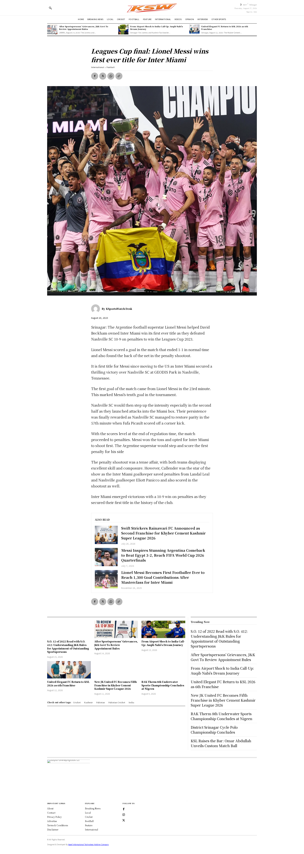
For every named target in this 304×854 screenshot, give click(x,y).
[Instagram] (123, 815)
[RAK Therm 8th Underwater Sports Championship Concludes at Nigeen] (163, 669)
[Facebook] (94, 76)
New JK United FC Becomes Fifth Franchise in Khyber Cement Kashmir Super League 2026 (115, 685)
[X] (102, 76)
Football (111, 67)
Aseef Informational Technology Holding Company (88, 844)
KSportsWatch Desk (119, 308)
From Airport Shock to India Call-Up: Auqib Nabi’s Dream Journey (156, 27)
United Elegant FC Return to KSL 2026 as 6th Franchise (224, 27)
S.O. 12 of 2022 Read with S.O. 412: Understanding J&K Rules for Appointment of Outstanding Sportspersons (68, 647)
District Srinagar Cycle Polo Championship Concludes (214, 730)
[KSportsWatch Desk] (96, 308)
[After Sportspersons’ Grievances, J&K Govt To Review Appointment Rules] (52, 29)
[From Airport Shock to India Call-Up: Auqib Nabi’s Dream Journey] (123, 29)
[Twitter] (123, 820)
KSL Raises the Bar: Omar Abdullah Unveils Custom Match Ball (221, 743)
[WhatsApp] (110, 76)
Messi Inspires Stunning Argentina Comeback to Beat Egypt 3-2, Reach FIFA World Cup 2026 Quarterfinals (163, 555)
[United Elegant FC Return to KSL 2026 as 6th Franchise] (194, 29)
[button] (50, 8)
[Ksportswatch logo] (152, 8)
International (97, 67)
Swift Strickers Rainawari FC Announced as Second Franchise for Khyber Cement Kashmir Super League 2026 (163, 533)
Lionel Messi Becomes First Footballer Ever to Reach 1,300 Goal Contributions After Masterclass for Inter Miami (163, 577)
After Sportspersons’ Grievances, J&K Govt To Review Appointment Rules (83, 27)
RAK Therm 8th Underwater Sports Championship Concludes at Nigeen (162, 685)
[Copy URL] (118, 76)
